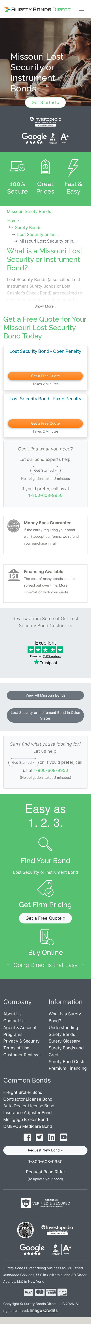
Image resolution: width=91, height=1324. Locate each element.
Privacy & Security (21, 1041)
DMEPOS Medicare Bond (27, 1126)
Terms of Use (16, 1047)
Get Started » (45, 102)
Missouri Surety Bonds (29, 211)
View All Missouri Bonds (45, 695)
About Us (12, 1013)
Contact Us (14, 1020)
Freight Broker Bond (23, 1092)
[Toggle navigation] (81, 9)
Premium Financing (68, 1068)
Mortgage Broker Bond (25, 1119)
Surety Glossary (64, 1041)
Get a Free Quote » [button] (45, 918)
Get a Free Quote (45, 376)
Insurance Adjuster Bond (27, 1112)
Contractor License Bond (27, 1099)
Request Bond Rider (45, 1171)
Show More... (45, 306)
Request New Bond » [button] (45, 1150)
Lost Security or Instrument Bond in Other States (45, 715)
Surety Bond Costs (67, 1061)
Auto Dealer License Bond (28, 1105)
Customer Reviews (22, 1054)
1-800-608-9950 (45, 495)
